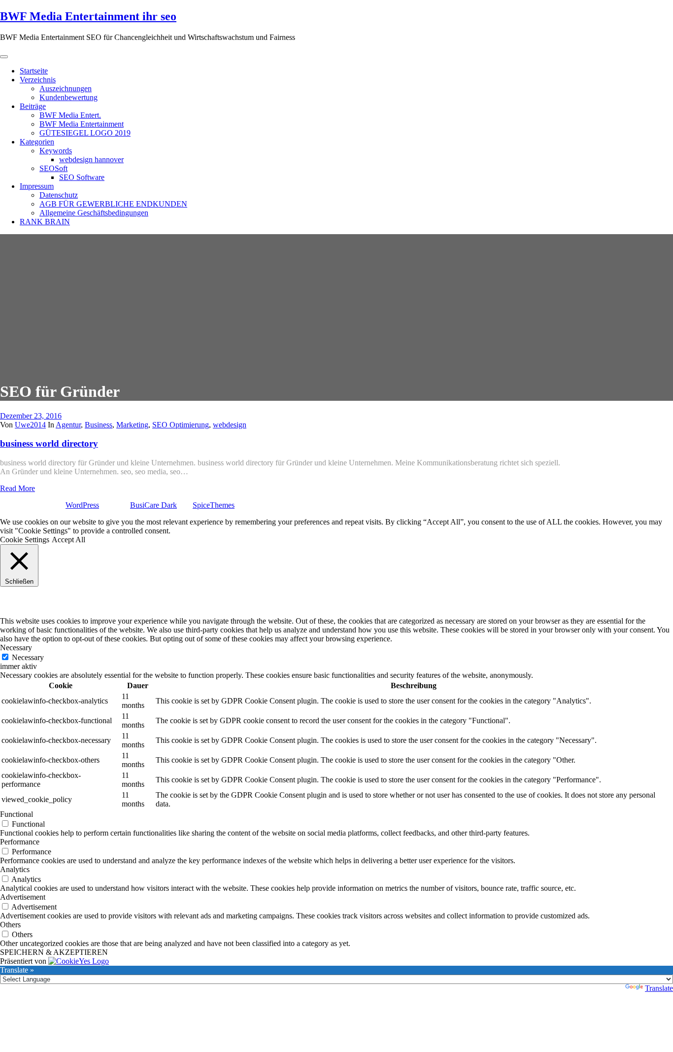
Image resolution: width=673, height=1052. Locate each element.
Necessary (28, 657)
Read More (17, 488)
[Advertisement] (336, 303)
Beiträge (33, 106)
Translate (659, 988)
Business (98, 425)
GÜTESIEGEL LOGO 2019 (85, 133)
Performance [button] (19, 842)
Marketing (132, 425)
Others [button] (10, 924)
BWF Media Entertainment (81, 124)
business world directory (49, 443)
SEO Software (81, 177)
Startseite (34, 71)
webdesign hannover (91, 159)
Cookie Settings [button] (24, 539)
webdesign (229, 425)
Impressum (37, 186)
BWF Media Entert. (70, 115)
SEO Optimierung (180, 425)
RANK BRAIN (45, 221)
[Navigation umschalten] (4, 56)
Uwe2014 (30, 425)
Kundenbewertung (68, 97)
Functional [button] (16, 814)
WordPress (82, 505)
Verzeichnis (38, 79)
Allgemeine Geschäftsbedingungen (93, 213)
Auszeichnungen (65, 88)
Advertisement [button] (22, 897)
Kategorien (37, 142)
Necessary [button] (16, 647)
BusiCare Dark (153, 505)
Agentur (68, 425)
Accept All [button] (68, 539)
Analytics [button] (15, 869)
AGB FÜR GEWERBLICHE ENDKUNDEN (113, 204)
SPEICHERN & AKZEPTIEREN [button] (54, 952)
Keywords (55, 150)
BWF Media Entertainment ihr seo (88, 16)
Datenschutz (58, 195)
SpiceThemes (214, 505)
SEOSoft (53, 168)
